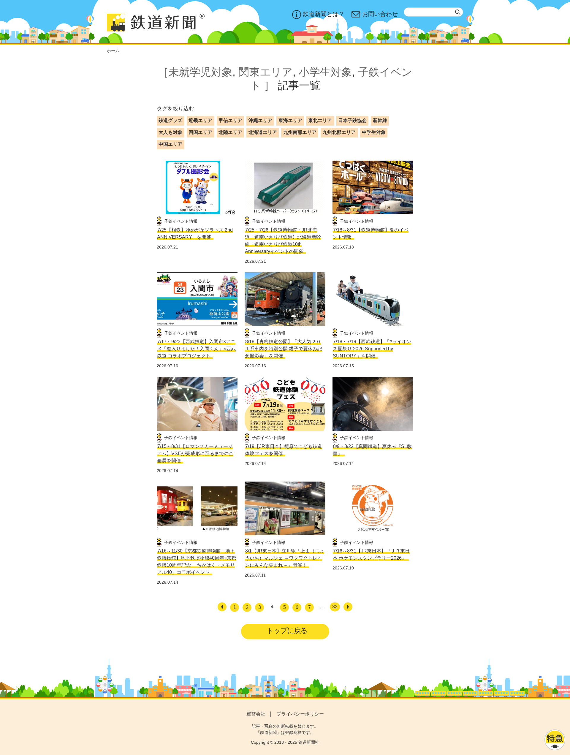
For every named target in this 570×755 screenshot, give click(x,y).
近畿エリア (200, 120)
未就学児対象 (200, 72)
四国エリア (200, 132)
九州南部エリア (299, 132)
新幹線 (380, 120)
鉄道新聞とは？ (323, 14)
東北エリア (320, 120)
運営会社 (255, 713)
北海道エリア (262, 132)
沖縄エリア (260, 120)
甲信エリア (230, 120)
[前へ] (222, 606)
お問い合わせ (380, 14)
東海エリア (290, 120)
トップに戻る (287, 630)
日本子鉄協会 (352, 120)
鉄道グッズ (170, 120)
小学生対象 (325, 72)
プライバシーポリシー (300, 713)
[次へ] (347, 606)
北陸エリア (230, 132)
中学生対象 (374, 132)
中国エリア (170, 144)
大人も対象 (170, 132)
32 (335, 606)
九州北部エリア (339, 132)
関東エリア (265, 72)
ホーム (113, 50)
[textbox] (433, 12)
